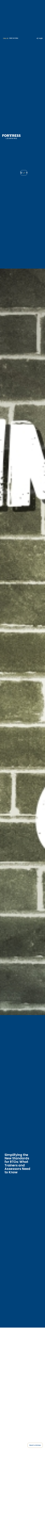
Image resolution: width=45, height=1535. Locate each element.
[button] (24, 172)
